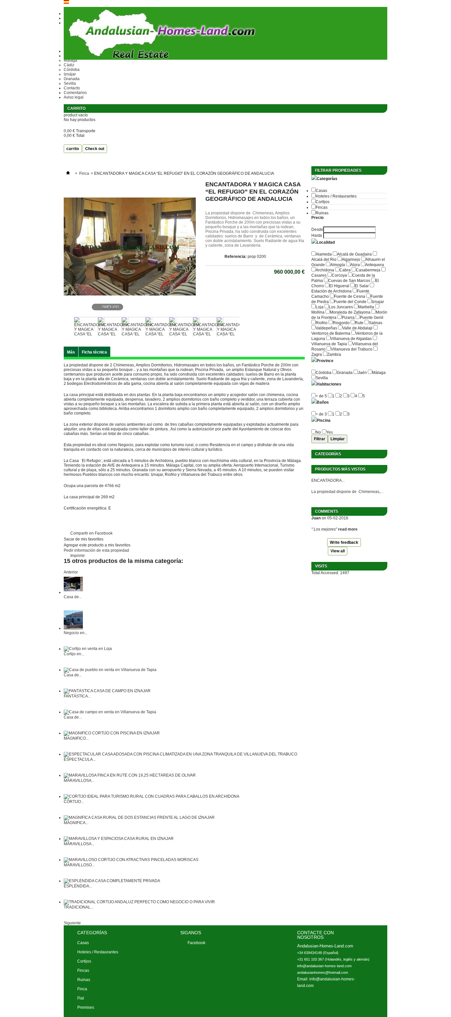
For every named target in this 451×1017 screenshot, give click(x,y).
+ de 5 (321, 396)
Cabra (345, 270)
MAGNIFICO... (76, 738)
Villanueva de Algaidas (351, 338)
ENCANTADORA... (328, 480)
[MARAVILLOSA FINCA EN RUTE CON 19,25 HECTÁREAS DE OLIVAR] (130, 775)
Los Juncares (341, 307)
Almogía (337, 264)
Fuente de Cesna (349, 296)
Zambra (334, 354)
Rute (359, 323)
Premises (85, 1007)
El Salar (362, 286)
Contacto (72, 88)
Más (71, 352)
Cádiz (69, 65)
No (318, 432)
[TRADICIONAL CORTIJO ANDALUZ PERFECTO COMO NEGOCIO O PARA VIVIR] (139, 902)
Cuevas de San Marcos (349, 280)
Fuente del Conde (350, 301)
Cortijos (323, 202)
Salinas (375, 323)
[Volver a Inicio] (68, 173)
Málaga (379, 372)
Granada (72, 79)
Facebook (196, 942)
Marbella (366, 307)
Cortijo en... (74, 654)
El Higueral (339, 286)
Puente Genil (371, 317)
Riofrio (322, 323)
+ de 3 (321, 414)
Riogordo (341, 323)
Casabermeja (368, 270)
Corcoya (339, 275)
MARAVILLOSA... (79, 780)
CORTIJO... (74, 801)
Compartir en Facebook (91, 533)
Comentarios (75, 92)
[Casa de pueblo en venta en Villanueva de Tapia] (110, 669)
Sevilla (70, 83)
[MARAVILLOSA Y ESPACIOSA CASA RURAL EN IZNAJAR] (119, 838)
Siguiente (243, 326)
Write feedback (344, 542)
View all (337, 551)
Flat (80, 998)
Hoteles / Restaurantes (336, 196)
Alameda (324, 254)
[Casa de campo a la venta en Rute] (73, 592)
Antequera (374, 264)
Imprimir (77, 555)
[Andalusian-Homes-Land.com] (225, 34)
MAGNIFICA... (76, 822)
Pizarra (348, 317)
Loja (320, 307)
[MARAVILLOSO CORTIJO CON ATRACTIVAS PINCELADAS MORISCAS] (131, 859)
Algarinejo (351, 259)
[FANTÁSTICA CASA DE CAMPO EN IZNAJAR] (107, 691)
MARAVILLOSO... (79, 865)
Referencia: (236, 256)
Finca (84, 173)
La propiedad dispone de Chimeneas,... (347, 491)
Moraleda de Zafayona (350, 312)
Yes (329, 432)
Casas (321, 190)
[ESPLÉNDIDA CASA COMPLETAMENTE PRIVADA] (112, 880)
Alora (355, 264)
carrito (77, 108)
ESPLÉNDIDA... (78, 886)
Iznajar (378, 301)
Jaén (362, 372)
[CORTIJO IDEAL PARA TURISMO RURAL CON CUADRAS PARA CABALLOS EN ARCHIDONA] (151, 796)
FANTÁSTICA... (77, 696)
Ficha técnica (94, 352)
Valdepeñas (326, 328)
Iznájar (70, 74)
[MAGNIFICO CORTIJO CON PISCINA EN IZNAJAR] (112, 733)
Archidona (325, 270)
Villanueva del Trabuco (351, 349)
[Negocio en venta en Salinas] (73, 628)
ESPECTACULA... (80, 759)
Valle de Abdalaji (357, 328)
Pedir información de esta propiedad (96, 550)
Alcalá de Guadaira (354, 254)
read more (348, 529)
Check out (94, 148)
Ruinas (322, 213)
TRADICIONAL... (78, 907)
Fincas (322, 207)
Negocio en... (75, 633)
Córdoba (72, 69)
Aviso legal (74, 97)
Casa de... (73, 597)
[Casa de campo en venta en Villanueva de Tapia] (110, 712)
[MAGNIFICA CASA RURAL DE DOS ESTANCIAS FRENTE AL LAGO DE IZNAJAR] (139, 817)
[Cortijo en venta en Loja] (88, 648)
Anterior (66, 326)
